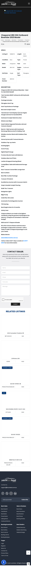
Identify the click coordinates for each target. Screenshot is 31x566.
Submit (15, 304)
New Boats (14, 40)
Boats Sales (7, 40)
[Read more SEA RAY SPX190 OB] (15, 374)
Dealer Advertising (21, 530)
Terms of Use (4, 555)
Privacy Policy (4, 553)
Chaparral (27, 40)
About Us (3, 548)
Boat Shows (20, 516)
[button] (28, 563)
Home (2, 40)
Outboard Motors (5, 521)
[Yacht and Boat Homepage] (8, 3)
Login (2, 543)
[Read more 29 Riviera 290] (15, 348)
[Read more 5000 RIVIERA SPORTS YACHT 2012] (15, 399)
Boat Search (4, 509)
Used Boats (4, 511)
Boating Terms (5, 534)
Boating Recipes (5, 537)
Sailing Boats (4, 518)
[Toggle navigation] (29, 3)
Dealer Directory (21, 527)
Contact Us (4, 550)
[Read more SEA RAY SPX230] (15, 424)
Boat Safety (4, 530)
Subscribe (25, 500)
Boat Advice (4, 527)
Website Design (21, 532)
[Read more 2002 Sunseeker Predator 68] (15, 323)
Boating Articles (21, 518)
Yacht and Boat (12, 563)
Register (3, 546)
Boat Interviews (21, 511)
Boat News (19, 509)
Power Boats (20, 40)
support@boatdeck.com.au (9, 487)
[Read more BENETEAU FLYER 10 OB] (15, 450)
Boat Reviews (20, 514)
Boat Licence (4, 532)
